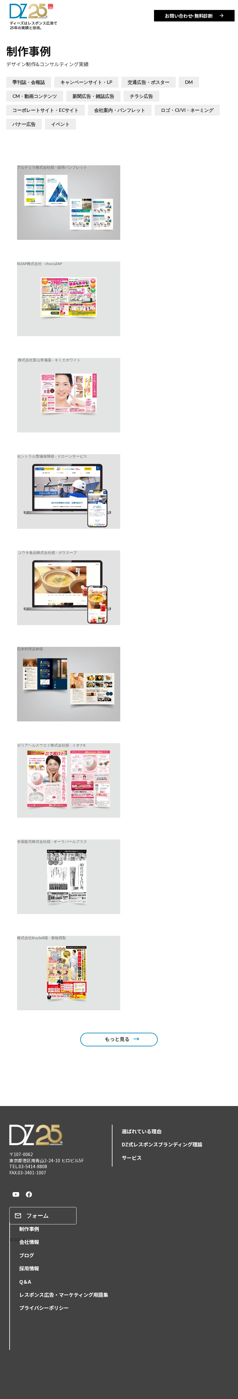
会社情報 (29, 1242)
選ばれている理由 (141, 1131)
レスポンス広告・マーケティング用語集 (63, 1294)
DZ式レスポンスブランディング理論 (162, 1144)
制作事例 (28, 51)
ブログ (26, 1255)
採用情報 (29, 1268)
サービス (132, 1157)
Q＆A (25, 1281)
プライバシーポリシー (44, 1307)
